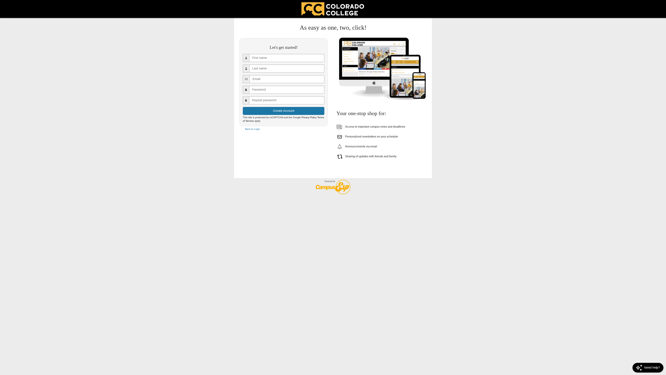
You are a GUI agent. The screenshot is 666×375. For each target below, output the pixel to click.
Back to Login (252, 129)
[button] (648, 367)
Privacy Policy (309, 117)
